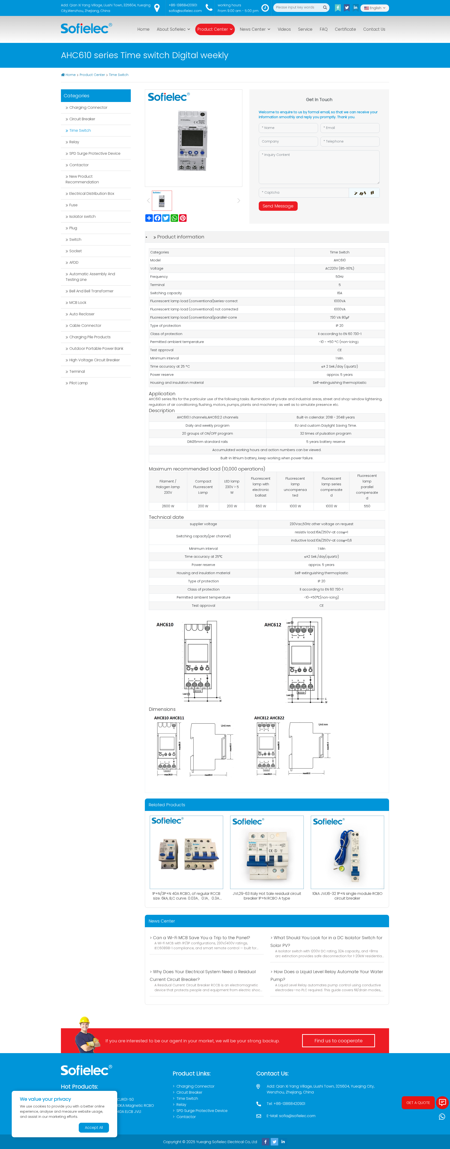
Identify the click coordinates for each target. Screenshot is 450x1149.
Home (143, 29)
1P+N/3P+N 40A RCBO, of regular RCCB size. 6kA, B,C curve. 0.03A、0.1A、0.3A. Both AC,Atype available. (186, 898)
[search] (325, 7)
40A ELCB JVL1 (129, 1111)
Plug (73, 228)
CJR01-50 (125, 1099)
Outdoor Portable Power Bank (96, 348)
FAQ (324, 29)
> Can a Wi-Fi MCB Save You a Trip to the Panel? (200, 938)
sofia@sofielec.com (185, 10)
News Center (253, 29)
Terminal (77, 371)
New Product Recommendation (82, 179)
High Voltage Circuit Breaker (94, 360)
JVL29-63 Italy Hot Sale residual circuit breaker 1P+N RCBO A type (267, 896)
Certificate (345, 29)
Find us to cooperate (339, 1040)
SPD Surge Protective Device (94, 153)
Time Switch (118, 74)
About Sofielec (171, 29)
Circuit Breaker (82, 119)
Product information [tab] (180, 237)
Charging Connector (88, 107)
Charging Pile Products (90, 337)
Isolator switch (82, 216)
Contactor (79, 165)
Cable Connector (85, 325)
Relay (74, 142)
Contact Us (374, 29)
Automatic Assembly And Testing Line (90, 276)
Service (305, 29)
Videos (284, 29)
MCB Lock (77, 302)
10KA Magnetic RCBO (135, 1105)
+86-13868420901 (183, 5)
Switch (75, 239)
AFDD (74, 262)
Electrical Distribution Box (91, 193)
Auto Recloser (81, 314)
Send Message (278, 206)
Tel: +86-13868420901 (286, 1103)
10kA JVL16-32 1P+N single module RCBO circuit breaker (347, 896)
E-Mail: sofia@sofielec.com (291, 1116)
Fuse (73, 205)
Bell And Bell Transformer (91, 291)
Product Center (212, 29)
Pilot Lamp (78, 383)
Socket (75, 251)
